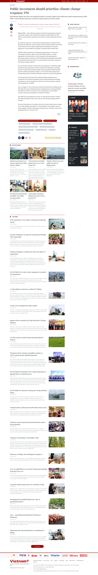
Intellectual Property (37, 560)
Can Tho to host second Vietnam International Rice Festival (26, 338)
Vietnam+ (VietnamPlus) (21, 1)
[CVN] (65, 555)
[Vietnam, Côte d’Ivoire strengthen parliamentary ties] (78, 106)
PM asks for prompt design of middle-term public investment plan (18, 196)
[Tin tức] (34, 555)
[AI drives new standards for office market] (57, 310)
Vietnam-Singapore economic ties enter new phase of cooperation (27, 253)
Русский (83, 1)
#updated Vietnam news (41, 129)
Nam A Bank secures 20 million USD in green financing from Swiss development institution (78, 37)
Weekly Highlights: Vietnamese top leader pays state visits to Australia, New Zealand (73, 146)
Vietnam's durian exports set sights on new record (77, 43)
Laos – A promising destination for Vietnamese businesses (25, 516)
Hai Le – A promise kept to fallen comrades (73, 159)
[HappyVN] (14, 555)
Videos (73, 98)
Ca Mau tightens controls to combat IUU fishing (25, 289)
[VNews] (28, 555)
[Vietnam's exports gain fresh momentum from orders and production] (57, 426)
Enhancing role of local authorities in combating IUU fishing (27, 531)
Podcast (74, 127)
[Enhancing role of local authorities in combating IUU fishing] (57, 534)
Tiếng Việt (64, 1)
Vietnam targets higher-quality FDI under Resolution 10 (76, 58)
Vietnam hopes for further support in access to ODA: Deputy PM (36, 163)
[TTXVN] (23, 555)
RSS (51, 560)
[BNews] (40, 555)
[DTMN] (74, 555)
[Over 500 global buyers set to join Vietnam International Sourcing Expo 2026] (57, 473)
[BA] (83, 555)
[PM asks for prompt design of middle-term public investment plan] (19, 186)
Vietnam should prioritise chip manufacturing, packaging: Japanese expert (76, 51)
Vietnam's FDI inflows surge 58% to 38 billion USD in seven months (77, 28)
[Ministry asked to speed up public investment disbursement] (56, 153)
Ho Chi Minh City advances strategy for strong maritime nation (28, 391)
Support (56, 560)
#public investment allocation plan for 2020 (28, 126)
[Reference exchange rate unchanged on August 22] (57, 458)
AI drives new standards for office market (23, 306)
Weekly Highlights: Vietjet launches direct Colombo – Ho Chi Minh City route (74, 133)
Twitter (11, 28)
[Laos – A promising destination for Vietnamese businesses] (57, 519)
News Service (72, 560)
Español (76, 1)
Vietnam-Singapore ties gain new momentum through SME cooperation (28, 236)
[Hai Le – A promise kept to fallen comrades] (83, 160)
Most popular (74, 24)
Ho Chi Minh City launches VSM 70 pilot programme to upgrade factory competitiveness (28, 373)
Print (11, 32)
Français (72, 1)
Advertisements (80, 560)
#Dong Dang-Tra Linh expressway (26, 129)
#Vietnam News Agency (24, 132)
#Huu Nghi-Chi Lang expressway (47, 126)
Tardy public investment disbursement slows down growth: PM (36, 196)
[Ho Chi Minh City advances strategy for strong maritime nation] (57, 394)
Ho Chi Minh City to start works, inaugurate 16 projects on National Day (28, 273)
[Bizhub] (46, 555)
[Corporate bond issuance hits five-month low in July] (57, 488)
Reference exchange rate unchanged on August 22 (26, 454)
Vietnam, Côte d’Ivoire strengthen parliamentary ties (77, 116)
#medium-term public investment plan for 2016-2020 (30, 120)
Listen (73, 138)
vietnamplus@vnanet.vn (41, 569)
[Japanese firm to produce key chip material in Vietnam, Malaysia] (57, 324)
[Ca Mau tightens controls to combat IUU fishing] (57, 293)
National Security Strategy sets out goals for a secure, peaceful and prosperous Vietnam (77, 87)
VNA (67, 560)
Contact (35, 562)
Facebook (11, 25)
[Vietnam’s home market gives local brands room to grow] (57, 411)
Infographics (74, 66)
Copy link (11, 35)
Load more (37, 546)
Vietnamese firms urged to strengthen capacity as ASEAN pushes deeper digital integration (26, 354)
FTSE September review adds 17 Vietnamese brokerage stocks (28, 221)
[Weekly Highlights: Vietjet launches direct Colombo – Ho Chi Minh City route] (83, 133)
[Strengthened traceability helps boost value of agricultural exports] (57, 503)
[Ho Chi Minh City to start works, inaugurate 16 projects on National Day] (57, 276)
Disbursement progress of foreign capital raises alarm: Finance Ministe (19, 163)
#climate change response (24, 123)
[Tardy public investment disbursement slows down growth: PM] (37, 186)
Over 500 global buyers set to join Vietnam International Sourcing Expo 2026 (28, 470)
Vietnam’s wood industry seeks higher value (24, 438)
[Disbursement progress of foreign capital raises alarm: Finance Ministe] (19, 153)
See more (15, 217)
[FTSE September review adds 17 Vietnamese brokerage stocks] (57, 224)
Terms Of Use (46, 560)
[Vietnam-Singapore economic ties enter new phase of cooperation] (57, 256)
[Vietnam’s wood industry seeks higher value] (57, 442)
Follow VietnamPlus (49, 137)
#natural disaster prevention (50, 120)
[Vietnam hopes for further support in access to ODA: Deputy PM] (37, 153)
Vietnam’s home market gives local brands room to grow (28, 407)
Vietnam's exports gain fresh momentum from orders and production (27, 423)
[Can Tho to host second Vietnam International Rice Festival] (57, 341)
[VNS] (55, 555)
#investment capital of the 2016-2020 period (42, 123)
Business (12, 5)
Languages (61, 560)
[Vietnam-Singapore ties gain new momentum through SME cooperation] (57, 239)
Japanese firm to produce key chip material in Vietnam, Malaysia (28, 321)
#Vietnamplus (52, 129)
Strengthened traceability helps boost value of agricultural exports (25, 500)
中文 (80, 1)
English (68, 1)
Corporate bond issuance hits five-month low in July (27, 484)
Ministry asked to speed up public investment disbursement (55, 163)
